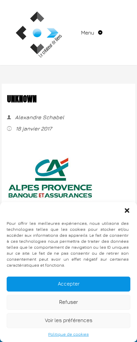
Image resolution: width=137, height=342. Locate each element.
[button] (127, 210)
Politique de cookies (68, 334)
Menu (88, 33)
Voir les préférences (68, 320)
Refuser (68, 302)
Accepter (68, 284)
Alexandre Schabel (39, 117)
